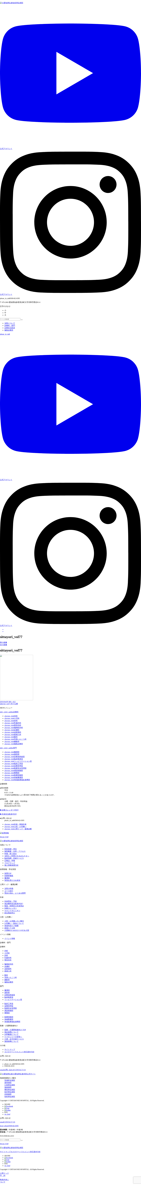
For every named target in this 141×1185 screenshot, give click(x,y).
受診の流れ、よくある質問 (15, 893)
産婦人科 (12, 734)
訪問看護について (11, 1034)
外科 (11, 721)
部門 (8, 748)
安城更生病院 (9, 1080)
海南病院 (7, 1087)
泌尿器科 (12, 732)
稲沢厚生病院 (9, 1092)
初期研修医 (8, 876)
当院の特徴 (8, 888)
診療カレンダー (10, 908)
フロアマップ (9, 863)
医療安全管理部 (15, 768)
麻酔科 (11, 741)
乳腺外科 (12, 723)
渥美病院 (7, 1083)
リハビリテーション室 (18, 761)
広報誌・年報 (9, 861)
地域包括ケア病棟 (11, 926)
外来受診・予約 (10, 901)
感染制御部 (13, 770)
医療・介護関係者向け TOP (15, 1030)
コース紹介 (8, 891)
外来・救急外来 (15, 824)
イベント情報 (9, 938)
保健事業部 (13, 777)
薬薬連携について (11, 1041)
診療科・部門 (9, 325)
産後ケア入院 (9, 928)
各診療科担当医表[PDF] (13, 904)
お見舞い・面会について (14, 923)
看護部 (11, 752)
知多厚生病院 (9, 1096)
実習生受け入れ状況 (12, 880)
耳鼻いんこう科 (15, 739)
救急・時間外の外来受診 (14, 906)
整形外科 (12, 725)
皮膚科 (11, 730)
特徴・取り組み (10, 854)
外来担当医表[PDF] (8, 814)
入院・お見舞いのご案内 (14, 921)
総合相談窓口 (9, 913)
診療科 (9, 712)
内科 (11, 716)
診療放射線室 (14, 757)
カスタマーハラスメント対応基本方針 (19, 1052)
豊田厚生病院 (9, 1090)
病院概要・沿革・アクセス (15, 851)
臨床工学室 (13, 764)
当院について (9, 323)
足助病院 (7, 1094)
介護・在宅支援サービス (14, 1039)
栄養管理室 (13, 766)
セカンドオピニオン (12, 911)
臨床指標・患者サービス (14, 858)
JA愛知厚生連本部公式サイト (24, 1074)
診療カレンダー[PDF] (9, 810)
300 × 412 (12, 702)
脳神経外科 (13, 728)
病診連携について (11, 1032)
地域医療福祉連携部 (17, 780)
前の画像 (3, 642)
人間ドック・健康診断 (18, 829)
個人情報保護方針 (11, 865)
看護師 (7, 878)
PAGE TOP (4, 837)
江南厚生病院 (9, 1085)
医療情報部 (13, 775)
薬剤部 (11, 754)
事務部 (11, 773)
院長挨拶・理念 (10, 849)
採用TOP (7, 873)
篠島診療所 (8, 330)
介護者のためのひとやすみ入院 (16, 930)
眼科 (11, 737)
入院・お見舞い (15, 827)
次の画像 (3, 645)
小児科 (11, 718)
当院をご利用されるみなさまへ (16, 856)
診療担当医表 (9, 328)
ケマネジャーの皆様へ (13, 1037)
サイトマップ (9, 1049)
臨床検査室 (13, 759)
